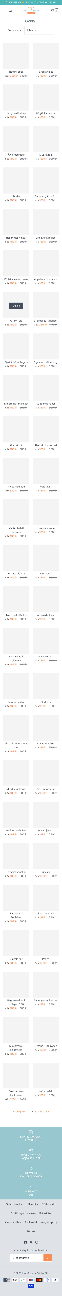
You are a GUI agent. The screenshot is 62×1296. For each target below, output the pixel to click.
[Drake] (16, 180)
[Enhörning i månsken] (16, 388)
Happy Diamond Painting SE (34, 1273)
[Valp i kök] (46, 471)
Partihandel (31, 1222)
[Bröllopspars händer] (46, 305)
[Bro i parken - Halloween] (16, 1076)
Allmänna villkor (12, 1222)
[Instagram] (36, 1242)
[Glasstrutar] (16, 943)
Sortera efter (15, 30)
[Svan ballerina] (46, 898)
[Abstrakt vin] (16, 429)
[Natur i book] (16, 56)
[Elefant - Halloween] (46, 1030)
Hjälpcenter (32, 1204)
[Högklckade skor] (46, 97)
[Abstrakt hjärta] (46, 728)
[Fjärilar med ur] (16, 686)
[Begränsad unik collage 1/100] (16, 985)
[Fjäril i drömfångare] (16, 346)
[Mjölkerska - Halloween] (16, 1030)
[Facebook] (25, 1242)
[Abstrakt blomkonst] (46, 429)
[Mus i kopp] (46, 139)
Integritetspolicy (49, 1222)
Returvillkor (45, 1213)
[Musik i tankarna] (16, 773)
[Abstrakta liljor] (46, 599)
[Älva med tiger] (16, 139)
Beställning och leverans (23, 1213)
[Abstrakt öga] (46, 641)
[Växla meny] (4, 10)
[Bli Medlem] (47, 1257)
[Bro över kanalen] (46, 222)
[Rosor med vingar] (16, 222)
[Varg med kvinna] (16, 97)
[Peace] (46, 943)
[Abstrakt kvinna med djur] (16, 728)
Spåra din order (14, 1204)
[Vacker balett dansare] (16, 512)
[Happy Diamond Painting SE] (31, 10)
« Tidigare (19, 1112)
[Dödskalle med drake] (16, 263)
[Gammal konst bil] (16, 856)
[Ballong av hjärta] (16, 815)
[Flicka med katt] (16, 471)
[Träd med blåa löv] (16, 599)
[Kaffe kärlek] (46, 1076)
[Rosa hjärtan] (46, 815)
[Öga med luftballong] (46, 346)
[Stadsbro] (46, 686)
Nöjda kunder (49, 1204)
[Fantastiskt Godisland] (16, 898)
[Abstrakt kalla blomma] (16, 641)
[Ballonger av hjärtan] (46, 985)
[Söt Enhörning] (46, 773)
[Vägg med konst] (46, 388)
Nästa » (44, 1112)
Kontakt (31, 1231)
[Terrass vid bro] (16, 558)
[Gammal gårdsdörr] (46, 180)
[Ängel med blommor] (46, 263)
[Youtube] (31, 1242)
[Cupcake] (46, 856)
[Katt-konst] (46, 558)
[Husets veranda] (46, 512)
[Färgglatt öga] (46, 56)
